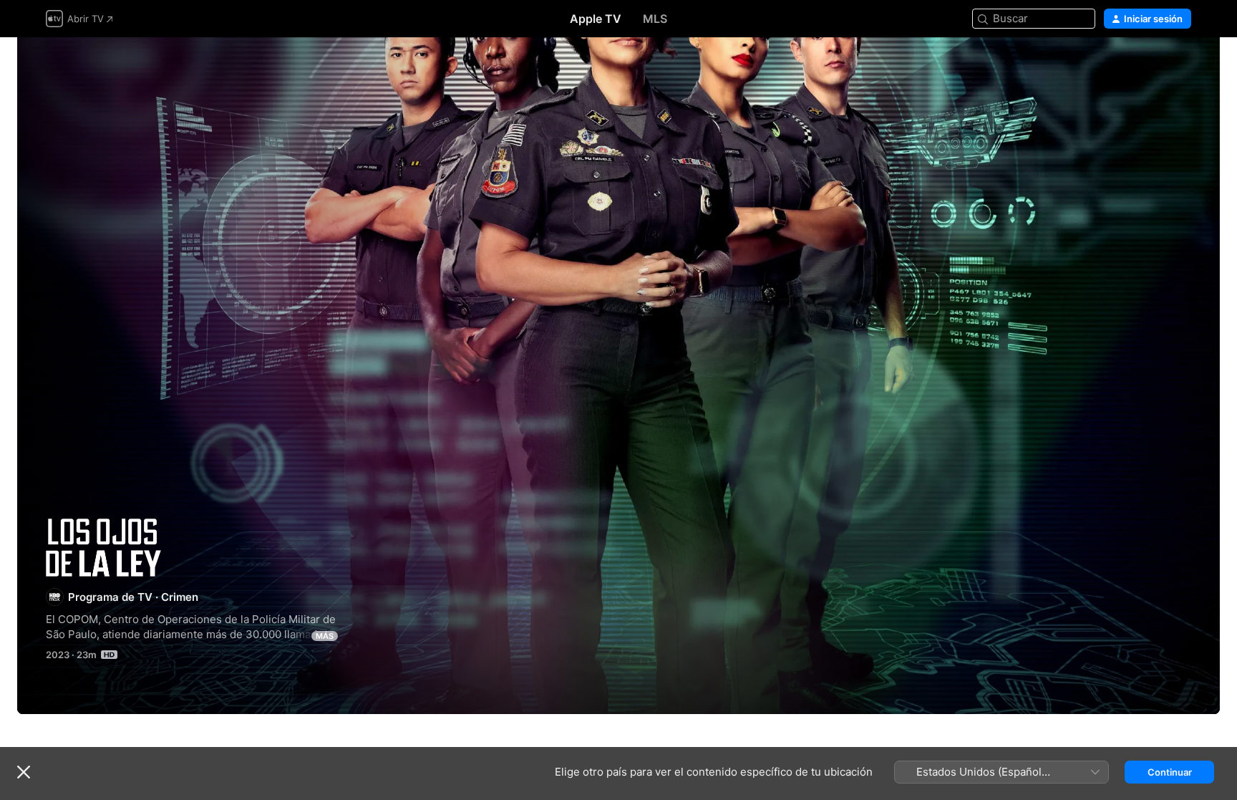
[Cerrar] (23, 772)
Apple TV (595, 18)
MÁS (325, 636)
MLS (655, 18)
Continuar (1170, 772)
